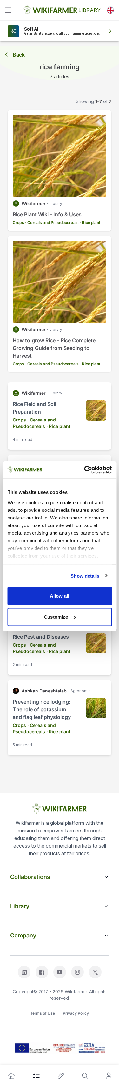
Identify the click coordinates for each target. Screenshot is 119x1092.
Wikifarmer (34, 203)
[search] (85, 1076)
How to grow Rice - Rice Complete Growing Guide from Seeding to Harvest (54, 348)
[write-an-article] (61, 1076)
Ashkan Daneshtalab (44, 690)
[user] (108, 1075)
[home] (11, 1076)
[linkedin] (24, 972)
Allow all (59, 596)
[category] (36, 1075)
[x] (95, 972)
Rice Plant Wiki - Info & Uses (47, 214)
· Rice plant (90, 222)
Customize (56, 616)
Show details (84, 575)
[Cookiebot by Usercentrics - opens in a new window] (85, 470)
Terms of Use (42, 1013)
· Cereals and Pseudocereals (52, 222)
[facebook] (42, 972)
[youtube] (59, 972)
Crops (18, 222)
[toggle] (8, 10)
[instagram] (77, 972)
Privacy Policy (76, 1013)
